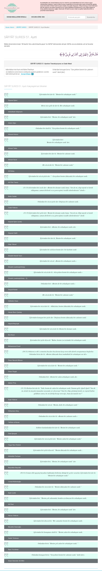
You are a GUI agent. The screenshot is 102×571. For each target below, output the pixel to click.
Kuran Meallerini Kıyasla (16, 17)
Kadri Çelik (12, 493)
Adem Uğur (12, 123)
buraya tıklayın (26, 74)
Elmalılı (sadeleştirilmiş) (16, 267)
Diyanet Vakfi (12, 233)
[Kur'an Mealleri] (12, 8)
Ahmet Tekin (12, 148)
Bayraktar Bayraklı (14, 468)
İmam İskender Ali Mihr (16, 561)
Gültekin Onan (13, 301)
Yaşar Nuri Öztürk (14, 445)
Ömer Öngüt (12, 371)
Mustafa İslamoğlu (14, 527)
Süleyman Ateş (13, 411)
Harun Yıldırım (13, 515)
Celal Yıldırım (13, 208)
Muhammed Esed (14, 346)
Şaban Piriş (12, 383)
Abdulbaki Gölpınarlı (15, 112)
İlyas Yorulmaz (13, 549)
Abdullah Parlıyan (14, 456)
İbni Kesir (11, 335)
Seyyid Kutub (12, 290)
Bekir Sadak (12, 196)
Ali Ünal (11, 504)
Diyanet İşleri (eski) (15, 222)
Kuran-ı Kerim (10, 27)
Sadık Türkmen (13, 538)
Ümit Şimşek (12, 434)
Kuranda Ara (91, 17)
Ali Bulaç (11, 171)
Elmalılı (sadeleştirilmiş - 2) (17, 278)
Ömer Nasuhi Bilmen (15, 360)
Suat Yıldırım (12, 400)
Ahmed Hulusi (13, 134)
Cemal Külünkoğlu (14, 482)
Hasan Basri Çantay (15, 312)
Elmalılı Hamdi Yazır (15, 256)
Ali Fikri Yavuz (13, 182)
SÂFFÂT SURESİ (21, 27)
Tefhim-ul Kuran (14, 422)
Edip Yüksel (12, 244)
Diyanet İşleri (12, 100)
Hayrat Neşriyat (13, 324)
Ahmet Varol (12, 160)
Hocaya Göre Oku (38, 17)
